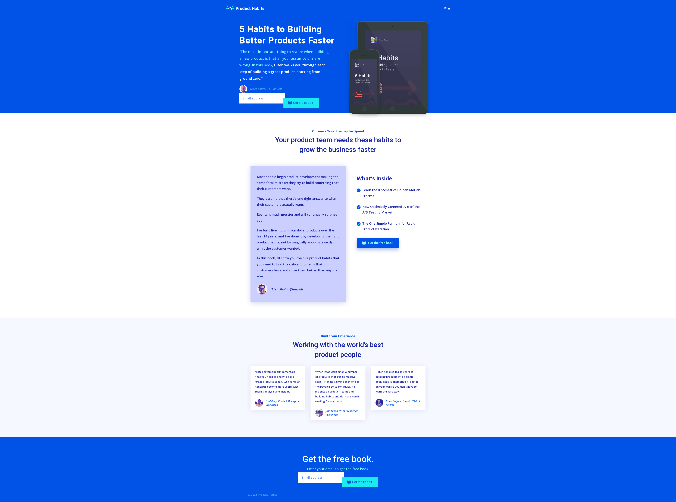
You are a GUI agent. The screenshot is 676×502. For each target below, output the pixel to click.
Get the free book (379, 243)
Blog (447, 8)
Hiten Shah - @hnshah (287, 289)
